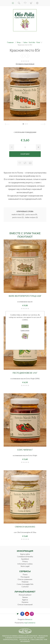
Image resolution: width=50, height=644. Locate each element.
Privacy (25, 561)
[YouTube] (27, 614)
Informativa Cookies (25, 564)
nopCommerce (29, 623)
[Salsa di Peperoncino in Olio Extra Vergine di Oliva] (25, 420)
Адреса (25, 600)
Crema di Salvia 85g (25, 526)
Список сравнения (25, 579)
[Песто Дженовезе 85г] (27, 56)
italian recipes (30, 217)
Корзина (31, 3)
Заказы (25, 597)
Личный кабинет (25, 595)
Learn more (25, 330)
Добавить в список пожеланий (19, 163)
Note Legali (25, 566)
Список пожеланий (25, 604)
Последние (25, 577)
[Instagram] (32, 614)
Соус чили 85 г (25, 450)
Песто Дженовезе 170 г (25, 373)
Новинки (25, 582)
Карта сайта (25, 554)
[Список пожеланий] (25, 3)
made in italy (16, 214)
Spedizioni (25, 559)
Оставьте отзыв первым (25, 64)
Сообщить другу (30, 163)
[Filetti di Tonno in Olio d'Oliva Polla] (25, 266)
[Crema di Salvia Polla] (25, 497)
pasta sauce (30, 214)
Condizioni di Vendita (25, 556)
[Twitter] (18, 614)
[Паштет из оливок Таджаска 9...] (23, 56)
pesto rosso (16, 217)
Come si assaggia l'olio (25, 584)
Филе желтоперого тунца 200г (25, 296)
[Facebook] (22, 614)
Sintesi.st (28, 619)
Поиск (25, 574)
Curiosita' (25, 587)
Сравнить (25, 163)
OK (25, 326)
